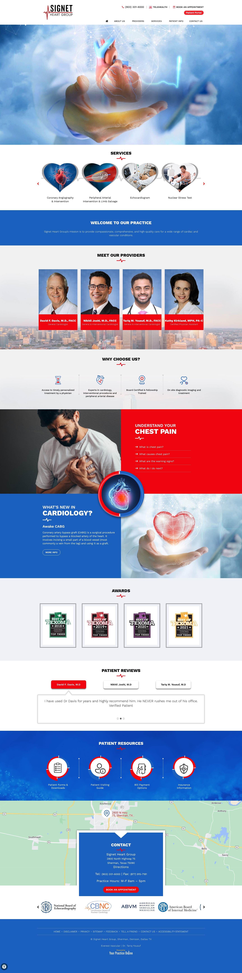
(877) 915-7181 (138, 874)
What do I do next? (151, 468)
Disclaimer (70, 931)
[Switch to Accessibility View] (4, 966)
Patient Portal (194, 12)
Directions (121, 867)
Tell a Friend (129, 931)
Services (156, 21)
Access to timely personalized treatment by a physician (58, 391)
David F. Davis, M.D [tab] (68, 684)
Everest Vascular (110, 945)
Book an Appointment (190, 7)
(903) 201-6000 (134, 7)
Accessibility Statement (173, 931)
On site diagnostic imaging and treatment (184, 391)
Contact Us (196, 21)
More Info (51, 552)
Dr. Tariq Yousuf (132, 945)
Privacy (85, 931)
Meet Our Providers (121, 255)
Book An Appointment (121, 889)
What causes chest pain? (154, 454)
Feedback (112, 931)
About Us (119, 21)
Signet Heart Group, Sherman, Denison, (116, 939)
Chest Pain (156, 429)
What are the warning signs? (156, 461)
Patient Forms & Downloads (58, 786)
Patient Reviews (121, 670)
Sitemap (98, 931)
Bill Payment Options (142, 786)
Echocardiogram (61, 197)
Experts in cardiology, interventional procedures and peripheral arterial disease (100, 393)
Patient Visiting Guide (100, 786)
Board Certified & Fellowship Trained (142, 391)
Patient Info (176, 21)
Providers (138, 21)
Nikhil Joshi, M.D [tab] (121, 684)
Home (106, 21)
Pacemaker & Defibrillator (181, 199)
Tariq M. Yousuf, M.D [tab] (173, 684)
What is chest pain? (151, 446)
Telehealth (160, 7)
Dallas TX (146, 939)
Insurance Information (184, 786)
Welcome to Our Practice (121, 222)
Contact (121, 844)
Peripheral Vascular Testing (141, 197)
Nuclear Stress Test (101, 197)
